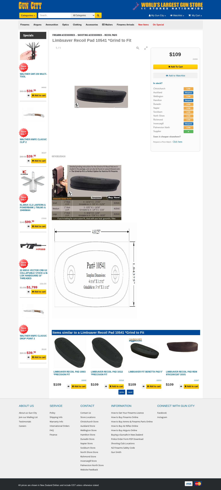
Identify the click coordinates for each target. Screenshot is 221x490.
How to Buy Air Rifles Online (124, 425)
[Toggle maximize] (146, 48)
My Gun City (158, 15)
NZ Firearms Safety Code (123, 447)
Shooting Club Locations (123, 443)
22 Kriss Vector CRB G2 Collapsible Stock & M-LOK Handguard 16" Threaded (34, 274)
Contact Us (85, 412)
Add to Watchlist (176, 75)
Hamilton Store (87, 434)
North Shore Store (89, 452)
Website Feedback (89, 469)
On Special (158, 24)
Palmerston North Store (92, 465)
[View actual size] (138, 48)
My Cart (196, 15)
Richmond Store (88, 456)
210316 (121, 380)
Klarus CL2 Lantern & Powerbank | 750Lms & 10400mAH (33, 208)
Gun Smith (116, 452)
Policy (52, 412)
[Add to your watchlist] (28, 95)
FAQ (52, 430)
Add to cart (39, 95)
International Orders (59, 425)
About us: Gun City (28, 412)
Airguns (37, 24)
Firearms (24, 24)
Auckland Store (87, 425)
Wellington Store (88, 430)
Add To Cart (176, 67)
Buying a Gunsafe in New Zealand (127, 434)
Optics (65, 24)
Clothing (77, 24)
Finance (53, 434)
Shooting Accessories (89, 35)
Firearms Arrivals (125, 24)
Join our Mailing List (28, 417)
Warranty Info (56, 421)
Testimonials (25, 421)
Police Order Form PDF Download (127, 439)
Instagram (162, 417)
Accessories (92, 24)
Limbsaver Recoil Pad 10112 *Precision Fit (107, 373)
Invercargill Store (88, 460)
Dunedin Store (87, 439)
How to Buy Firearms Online (124, 417)
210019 (158, 380)
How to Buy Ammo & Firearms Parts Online (132, 421)
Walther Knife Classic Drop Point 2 (33, 337)
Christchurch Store (89, 421)
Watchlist (177, 15)
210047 (196, 380)
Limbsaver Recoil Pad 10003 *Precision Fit (70, 373)
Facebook (162, 412)
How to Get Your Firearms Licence (127, 412)
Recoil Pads (111, 35)
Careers (22, 425)
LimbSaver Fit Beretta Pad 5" (145, 372)
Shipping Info (56, 417)
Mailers (109, 24)
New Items (143, 24)
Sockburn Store (87, 447)
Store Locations (87, 417)
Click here (177, 142)
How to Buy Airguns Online (124, 430)
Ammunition (52, 24)
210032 (83, 380)
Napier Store (86, 443)
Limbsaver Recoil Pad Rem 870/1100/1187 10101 (181, 373)
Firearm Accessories (63, 35)
